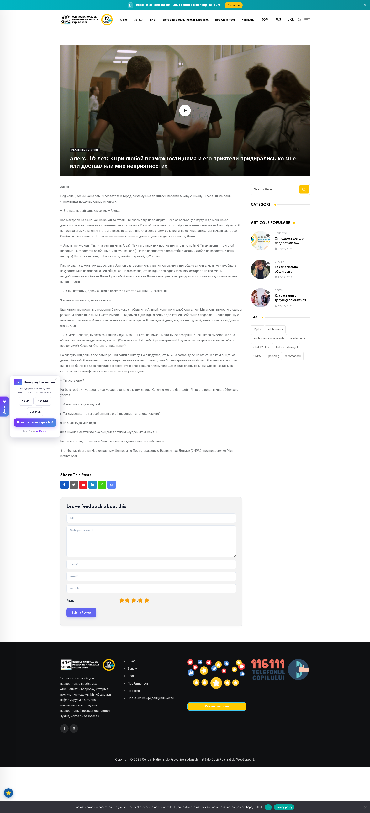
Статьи (279, 261)
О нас (124, 19)
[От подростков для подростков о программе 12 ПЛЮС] (260, 240)
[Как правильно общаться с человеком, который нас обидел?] (260, 269)
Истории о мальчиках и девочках (186, 19)
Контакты (248, 19)
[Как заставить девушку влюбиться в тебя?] (260, 297)
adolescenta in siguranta (268, 338)
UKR (291, 19)
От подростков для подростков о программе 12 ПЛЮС (291, 243)
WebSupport (41, 431)
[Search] (300, 19)
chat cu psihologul (286, 347)
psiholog (273, 356)
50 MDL (26, 401)
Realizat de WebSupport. (237, 759)
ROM (265, 19)
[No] (365, 807)
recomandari (293, 356)
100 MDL (43, 401)
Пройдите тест (225, 19)
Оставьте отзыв (217, 706)
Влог (153, 19)
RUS (278, 19)
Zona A (132, 668)
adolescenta (275, 329)
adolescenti (297, 338)
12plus (257, 329)
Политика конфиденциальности (151, 698)
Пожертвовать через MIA (35, 422)
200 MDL (35, 411)
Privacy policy (284, 807)
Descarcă (234, 5)
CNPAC (258, 356)
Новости (281, 233)
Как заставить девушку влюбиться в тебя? (292, 300)
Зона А (138, 19)
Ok (268, 807)
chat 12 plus (261, 347)
